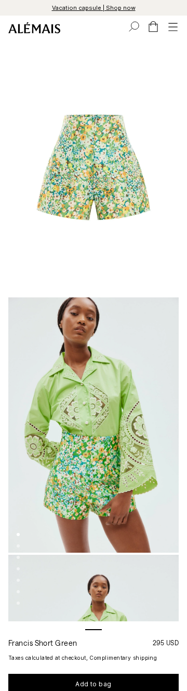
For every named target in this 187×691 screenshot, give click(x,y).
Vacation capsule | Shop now (94, 7)
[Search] (134, 26)
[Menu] (173, 26)
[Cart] (153, 26)
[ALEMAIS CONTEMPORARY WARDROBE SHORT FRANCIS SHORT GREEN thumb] (18, 534)
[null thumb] (18, 591)
